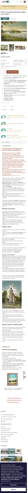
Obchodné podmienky (6, 428)
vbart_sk (5, 421)
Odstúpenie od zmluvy (6, 436)
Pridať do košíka (13, 72)
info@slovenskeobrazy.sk (8, 414)
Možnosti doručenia (5, 68)
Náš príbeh (3, 427)
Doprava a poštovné (5, 430)
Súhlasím (13, 489)
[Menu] (24, 1)
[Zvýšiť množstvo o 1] (6, 71)
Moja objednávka (4, 441)
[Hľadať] (17, 1)
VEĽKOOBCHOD (4, 439)
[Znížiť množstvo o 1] (6, 73)
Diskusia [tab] (7, 142)
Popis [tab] (3, 142)
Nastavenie (13, 485)
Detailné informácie (5, 102)
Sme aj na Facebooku (7, 419)
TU (9, 481)
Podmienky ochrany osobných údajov (9, 432)
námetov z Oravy (16, 175)
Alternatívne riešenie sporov (7, 434)
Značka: (13, 18)
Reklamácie (3, 438)
